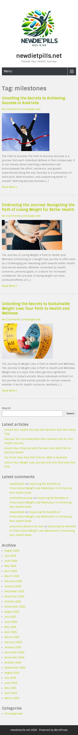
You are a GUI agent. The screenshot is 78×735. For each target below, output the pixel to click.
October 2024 (12, 662)
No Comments (11, 109)
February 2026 (13, 581)
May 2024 (10, 688)
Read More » (9, 187)
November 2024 (14, 657)
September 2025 (14, 606)
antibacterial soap (21, 498)
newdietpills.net (39, 56)
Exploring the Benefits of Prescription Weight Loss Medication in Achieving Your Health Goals (40, 488)
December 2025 (14, 591)
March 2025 (11, 637)
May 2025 (10, 627)
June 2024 (10, 683)
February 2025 (13, 642)
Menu (8, 71)
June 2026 (10, 561)
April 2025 (10, 632)
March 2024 (11, 698)
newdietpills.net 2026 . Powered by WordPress (39, 730)
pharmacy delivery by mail (26, 526)
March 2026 (11, 576)
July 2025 (10, 616)
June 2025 (10, 622)
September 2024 (14, 667)
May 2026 (10, 566)
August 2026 (11, 550)
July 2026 (10, 555)
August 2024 (11, 672)
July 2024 (10, 677)
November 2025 (14, 596)
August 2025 (11, 611)
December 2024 (14, 652)
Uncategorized (31, 109)
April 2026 (10, 571)
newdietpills (17, 483)
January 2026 (12, 586)
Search (6, 408)
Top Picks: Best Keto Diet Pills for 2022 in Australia (35, 457)
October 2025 (12, 601)
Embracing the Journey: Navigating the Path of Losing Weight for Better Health (38, 207)
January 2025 (12, 647)
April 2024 (10, 693)
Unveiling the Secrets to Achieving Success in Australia (33, 100)
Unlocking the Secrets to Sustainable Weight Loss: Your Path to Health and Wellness (36, 308)
